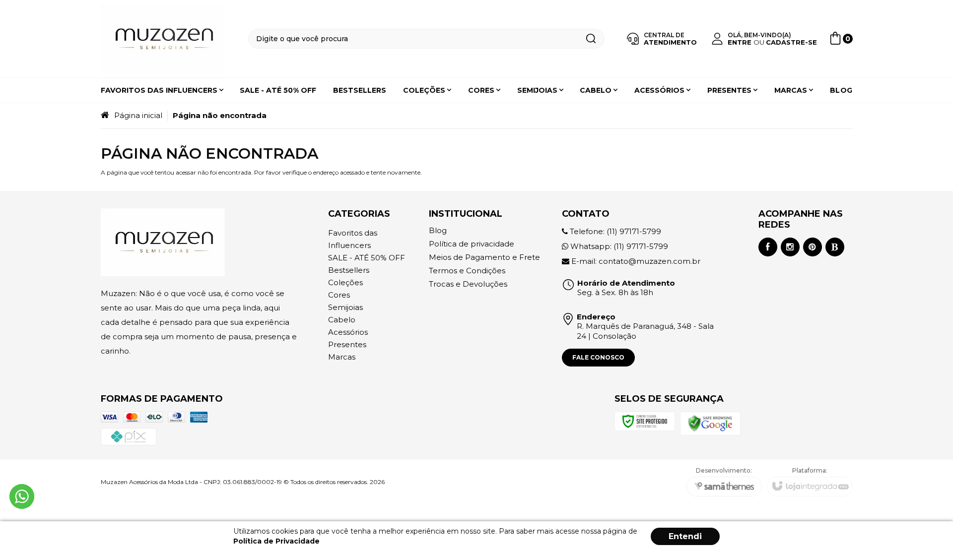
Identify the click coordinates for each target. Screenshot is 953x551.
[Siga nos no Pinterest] (812, 247)
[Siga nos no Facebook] (767, 247)
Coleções (345, 282)
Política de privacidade (471, 243)
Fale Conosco (598, 357)
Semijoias (345, 307)
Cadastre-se (791, 42)
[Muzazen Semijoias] (163, 39)
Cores (339, 295)
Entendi (685, 536)
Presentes (347, 344)
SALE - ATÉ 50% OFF (366, 257)
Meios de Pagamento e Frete (484, 257)
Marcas (341, 357)
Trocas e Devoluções (468, 284)
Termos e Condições (467, 270)
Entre (739, 42)
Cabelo (341, 319)
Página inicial (138, 115)
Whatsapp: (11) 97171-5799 (618, 246)
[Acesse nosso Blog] (834, 247)
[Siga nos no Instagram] (790, 247)
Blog (438, 230)
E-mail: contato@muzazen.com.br (634, 261)
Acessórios (348, 332)
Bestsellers (348, 270)
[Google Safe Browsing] (710, 423)
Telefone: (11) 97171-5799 (614, 231)
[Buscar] (591, 39)
